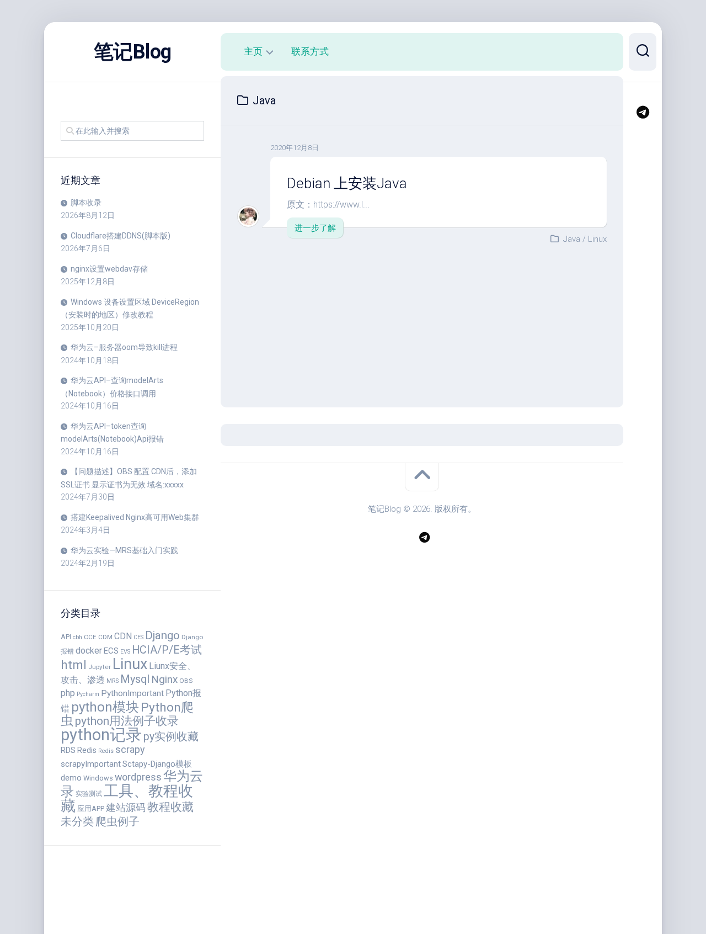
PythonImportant (132, 693)
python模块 (105, 707)
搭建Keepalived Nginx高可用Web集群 (135, 517)
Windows (98, 778)
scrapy (130, 749)
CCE (90, 637)
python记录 (101, 734)
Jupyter (99, 667)
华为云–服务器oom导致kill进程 (124, 347)
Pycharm (88, 694)
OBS (185, 680)
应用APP (90, 808)
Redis (87, 750)
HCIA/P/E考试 (167, 650)
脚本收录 (86, 202)
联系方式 (310, 51)
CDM (105, 637)
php (68, 693)
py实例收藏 (171, 736)
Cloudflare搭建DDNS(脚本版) (120, 235)
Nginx (164, 679)
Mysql (134, 679)
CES (138, 637)
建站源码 (126, 807)
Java (571, 239)
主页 (253, 51)
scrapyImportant (91, 764)
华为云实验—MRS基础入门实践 (124, 550)
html (74, 664)
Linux (130, 664)
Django (162, 635)
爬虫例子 (117, 821)
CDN (123, 636)
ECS (111, 651)
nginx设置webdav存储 (109, 268)
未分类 (77, 821)
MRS (112, 680)
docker (89, 650)
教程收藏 (170, 807)
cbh (77, 637)
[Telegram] (642, 112)
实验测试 (89, 794)
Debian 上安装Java (347, 183)
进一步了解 (315, 228)
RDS (68, 750)
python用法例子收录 (127, 721)
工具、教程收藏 (127, 798)
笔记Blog (133, 51)
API (66, 637)
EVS (125, 651)
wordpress (138, 777)
